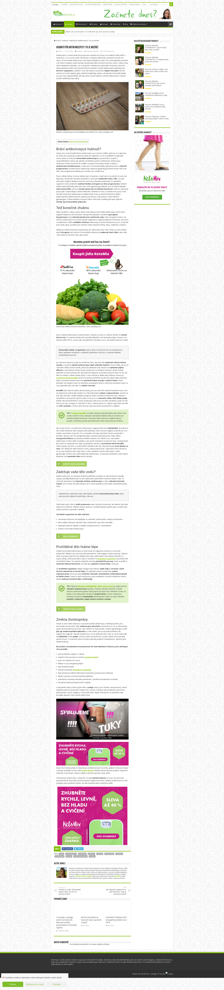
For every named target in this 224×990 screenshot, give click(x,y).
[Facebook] (153, 4)
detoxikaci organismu (106, 559)
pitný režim (60, 856)
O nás (144, 4)
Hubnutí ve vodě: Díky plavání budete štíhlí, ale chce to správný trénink (70, 891)
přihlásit (106, 944)
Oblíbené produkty (139, 24)
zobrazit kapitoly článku (78, 142)
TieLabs (162, 974)
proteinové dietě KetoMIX (67, 378)
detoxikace (109, 854)
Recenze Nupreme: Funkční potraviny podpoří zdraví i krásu (157, 117)
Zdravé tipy (116, 24)
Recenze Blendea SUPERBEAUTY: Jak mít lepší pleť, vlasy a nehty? (155, 47)
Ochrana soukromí (120, 4)
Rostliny (95, 24)
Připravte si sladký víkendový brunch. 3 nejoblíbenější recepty (86, 32)
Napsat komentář (92, 51)
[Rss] (151, 4)
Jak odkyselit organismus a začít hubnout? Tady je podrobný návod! (116, 891)
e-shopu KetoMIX (79, 413)
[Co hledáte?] (171, 4)
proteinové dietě (91, 657)
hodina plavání (88, 770)
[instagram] (157, 4)
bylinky (91, 854)
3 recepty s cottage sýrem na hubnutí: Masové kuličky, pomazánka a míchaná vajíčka (66, 922)
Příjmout (13, 984)
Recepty (105, 24)
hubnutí (119, 854)
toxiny (92, 856)
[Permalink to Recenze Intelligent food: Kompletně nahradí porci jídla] (139, 96)
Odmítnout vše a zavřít (35, 984)
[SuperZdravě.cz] (64, 13)
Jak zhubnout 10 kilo (76, 4)
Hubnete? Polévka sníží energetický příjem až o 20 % (116, 920)
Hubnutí (69, 24)
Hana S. (60, 51)
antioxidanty (71, 854)
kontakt (117, 876)
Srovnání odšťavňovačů (93, 4)
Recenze (58, 24)
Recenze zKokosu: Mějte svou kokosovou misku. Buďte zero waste (156, 71)
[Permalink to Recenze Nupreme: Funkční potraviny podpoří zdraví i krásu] (139, 120)
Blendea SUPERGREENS (87, 586)
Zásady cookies (134, 4)
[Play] (92, 719)
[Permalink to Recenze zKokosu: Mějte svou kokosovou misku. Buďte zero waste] (139, 72)
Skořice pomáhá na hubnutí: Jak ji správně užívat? (91, 920)
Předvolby (57, 984)
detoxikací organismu (82, 670)
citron (100, 854)
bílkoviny (82, 854)
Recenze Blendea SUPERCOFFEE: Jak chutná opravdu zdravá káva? (155, 83)
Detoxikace (82, 24)
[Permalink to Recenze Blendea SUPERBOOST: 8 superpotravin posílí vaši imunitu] (139, 60)
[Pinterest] (155, 4)
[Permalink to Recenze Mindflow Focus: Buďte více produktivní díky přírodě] (139, 108)
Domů (58, 40)
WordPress (145, 974)
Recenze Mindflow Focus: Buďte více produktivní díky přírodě (155, 106)
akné (61, 854)
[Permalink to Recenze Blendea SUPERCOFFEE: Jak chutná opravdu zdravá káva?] (139, 84)
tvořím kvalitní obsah (83, 876)
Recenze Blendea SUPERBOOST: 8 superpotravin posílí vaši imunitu (157, 59)
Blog (126, 24)
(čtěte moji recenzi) (105, 586)
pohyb (69, 856)
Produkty (64, 4)
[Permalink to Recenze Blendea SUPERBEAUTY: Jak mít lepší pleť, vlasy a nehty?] (139, 48)
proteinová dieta (81, 856)
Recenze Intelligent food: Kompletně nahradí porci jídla (156, 94)
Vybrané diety (107, 4)
